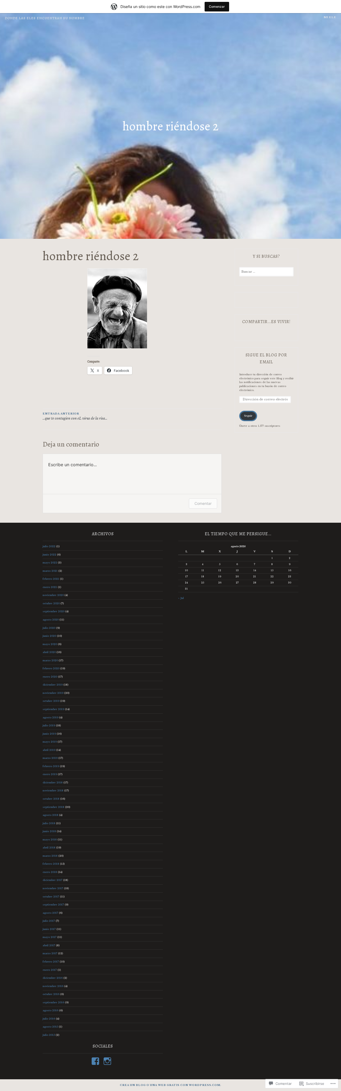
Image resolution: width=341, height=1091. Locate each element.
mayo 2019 (50, 741)
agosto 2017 (50, 912)
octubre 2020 (51, 603)
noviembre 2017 (53, 888)
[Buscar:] (266, 271)
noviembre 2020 (53, 595)
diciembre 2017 (52, 880)
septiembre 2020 (53, 611)
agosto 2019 (50, 717)
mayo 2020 (50, 644)
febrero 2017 (51, 961)
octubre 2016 (51, 994)
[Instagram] (108, 1061)
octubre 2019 (51, 700)
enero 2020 (50, 676)
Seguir (248, 415)
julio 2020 (49, 627)
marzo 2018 (50, 855)
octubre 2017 (51, 896)
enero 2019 (50, 774)
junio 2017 (49, 929)
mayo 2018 (50, 839)
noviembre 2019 (53, 692)
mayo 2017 (49, 937)
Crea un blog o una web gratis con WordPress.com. (170, 1085)
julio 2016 (49, 1018)
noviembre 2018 (53, 790)
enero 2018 (50, 872)
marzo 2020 (50, 660)
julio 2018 (49, 823)
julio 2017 (49, 920)
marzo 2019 (50, 757)
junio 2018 (49, 831)
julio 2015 (49, 1034)
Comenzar (217, 7)
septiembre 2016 (53, 1002)
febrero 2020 (51, 668)
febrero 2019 (51, 766)
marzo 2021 (50, 570)
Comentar (203, 503)
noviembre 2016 (53, 986)
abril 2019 (49, 749)
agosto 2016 (50, 1010)
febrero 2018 (51, 863)
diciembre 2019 (53, 684)
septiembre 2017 (53, 904)
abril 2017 (49, 945)
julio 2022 (49, 546)
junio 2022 (49, 554)
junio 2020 (49, 635)
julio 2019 (49, 725)
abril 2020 (49, 652)
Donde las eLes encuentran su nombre (45, 18)
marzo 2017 (50, 953)
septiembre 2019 (53, 709)
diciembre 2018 (53, 782)
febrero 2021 (51, 578)
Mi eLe (330, 17)
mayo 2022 (50, 562)
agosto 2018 (50, 815)
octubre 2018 (51, 798)
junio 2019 (49, 733)
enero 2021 (50, 587)
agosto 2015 (50, 1026)
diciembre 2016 (53, 977)
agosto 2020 (51, 619)
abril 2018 (49, 847)
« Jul (181, 598)
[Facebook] (96, 1061)
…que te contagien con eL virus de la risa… (75, 416)
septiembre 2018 (53, 807)
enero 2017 (50, 969)
